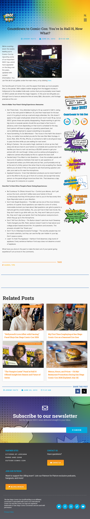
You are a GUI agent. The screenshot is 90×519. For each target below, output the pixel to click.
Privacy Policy (9, 512)
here (49, 80)
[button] (85, 15)
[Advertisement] (45, 6)
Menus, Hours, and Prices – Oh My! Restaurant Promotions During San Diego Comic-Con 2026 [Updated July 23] (66, 374)
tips (13, 265)
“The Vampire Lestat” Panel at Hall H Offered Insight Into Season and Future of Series (22, 374)
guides (7, 265)
